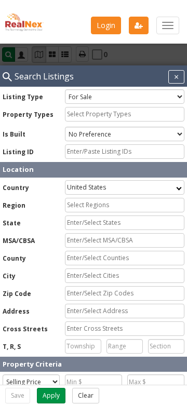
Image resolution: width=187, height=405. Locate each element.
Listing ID (18, 151)
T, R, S (12, 346)
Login (106, 25)
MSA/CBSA (19, 240)
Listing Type (23, 96)
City (9, 276)
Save (17, 395)
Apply (51, 395)
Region (14, 205)
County (14, 258)
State (12, 223)
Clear (86, 395)
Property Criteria (32, 364)
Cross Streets (25, 329)
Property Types (28, 114)
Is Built (14, 134)
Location (18, 169)
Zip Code (17, 293)
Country (16, 187)
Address (16, 311)
